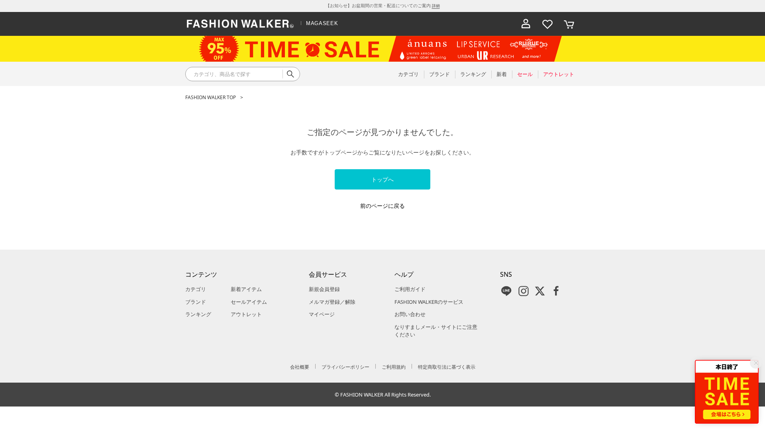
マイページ (322, 314)
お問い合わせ (410, 314)
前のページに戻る (382, 205)
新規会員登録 (324, 289)
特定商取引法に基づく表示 (446, 367)
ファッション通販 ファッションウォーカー (240, 24)
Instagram (523, 291)
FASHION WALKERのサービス (428, 301)
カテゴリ (195, 289)
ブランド (195, 301)
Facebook (556, 291)
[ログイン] (526, 24)
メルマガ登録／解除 (332, 301)
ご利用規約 (394, 367)
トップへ (382, 179)
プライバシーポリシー (345, 367)
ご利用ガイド (410, 289)
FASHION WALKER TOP (210, 97)
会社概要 (299, 367)
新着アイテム (246, 289)
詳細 (436, 5)
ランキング (198, 314)
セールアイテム (249, 301)
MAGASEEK (322, 23)
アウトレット (246, 314)
